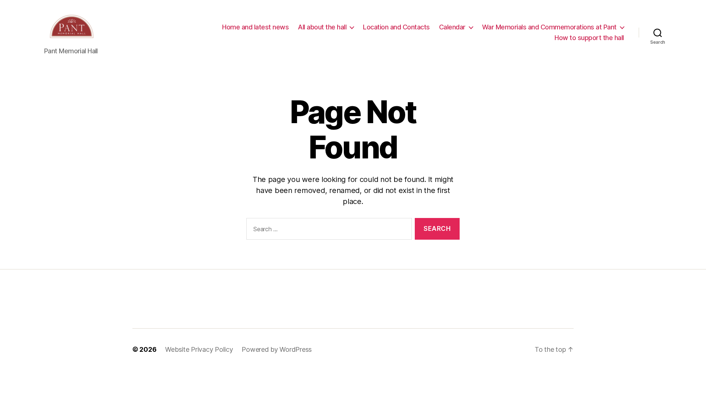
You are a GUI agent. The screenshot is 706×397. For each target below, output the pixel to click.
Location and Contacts (396, 27)
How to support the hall (589, 38)
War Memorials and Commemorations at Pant (549, 27)
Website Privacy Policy (199, 349)
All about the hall (322, 27)
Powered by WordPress (277, 349)
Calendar (452, 27)
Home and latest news (255, 27)
